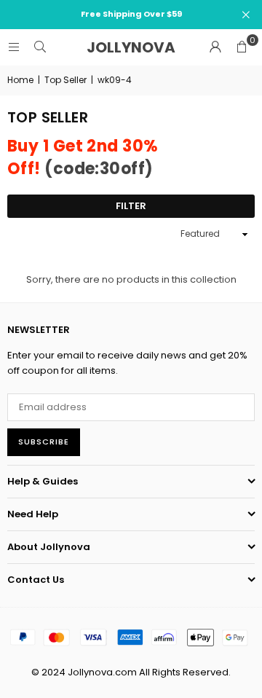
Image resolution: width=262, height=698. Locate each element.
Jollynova (131, 47)
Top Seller (65, 80)
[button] (242, 47)
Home (20, 80)
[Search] (40, 47)
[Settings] (215, 47)
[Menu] (14, 47)
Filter (131, 206)
